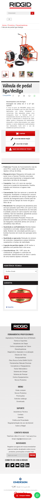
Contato (20, 414)
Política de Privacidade (20, 420)
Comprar (22, 133)
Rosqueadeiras (20, 357)
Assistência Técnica (21, 412)
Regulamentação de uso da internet (20, 423)
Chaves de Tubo (20, 355)
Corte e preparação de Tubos (20, 346)
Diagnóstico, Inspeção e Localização (20, 352)
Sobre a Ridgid (20, 426)
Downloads (20, 401)
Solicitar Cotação (22, 144)
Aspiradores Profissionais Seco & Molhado (20, 338)
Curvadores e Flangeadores (20, 366)
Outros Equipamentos (20, 377)
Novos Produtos (20, 380)
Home (4, 25)
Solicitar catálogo (20, 399)
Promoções (20, 396)
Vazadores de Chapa (20, 343)
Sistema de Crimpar (20, 371)
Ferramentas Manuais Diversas (20, 363)
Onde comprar (20, 390)
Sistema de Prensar (20, 374)
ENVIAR (32, 455)
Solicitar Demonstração (21, 139)
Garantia (10, 307)
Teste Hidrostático (20, 369)
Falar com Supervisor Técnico (21, 149)
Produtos (11, 25)
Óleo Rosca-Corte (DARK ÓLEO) (20, 360)
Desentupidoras (21, 25)
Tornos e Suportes (20, 341)
